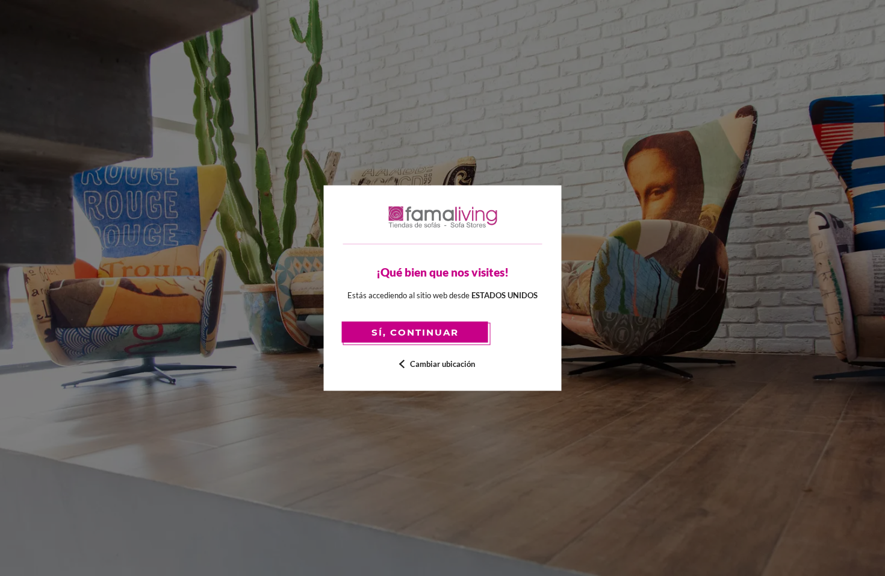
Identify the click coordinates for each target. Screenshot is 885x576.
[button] (442, 363)
